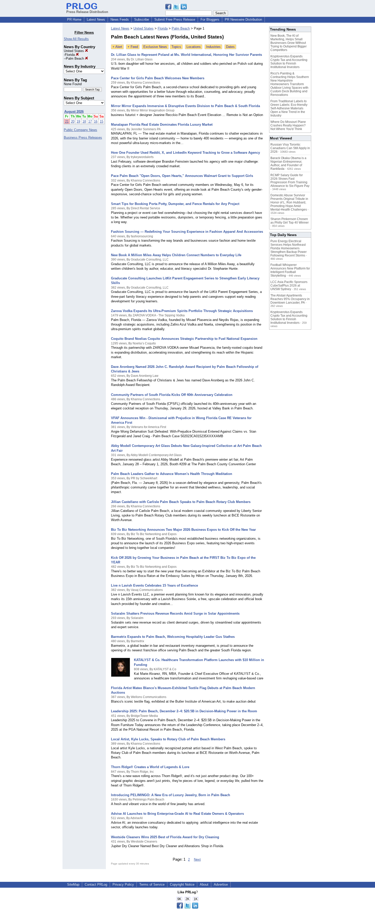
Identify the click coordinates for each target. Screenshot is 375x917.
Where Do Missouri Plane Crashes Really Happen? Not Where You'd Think (288, 125)
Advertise (221, 884)
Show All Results (76, 39)
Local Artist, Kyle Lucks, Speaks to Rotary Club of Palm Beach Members (168, 739)
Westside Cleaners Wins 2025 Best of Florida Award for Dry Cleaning (165, 837)
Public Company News (80, 130)
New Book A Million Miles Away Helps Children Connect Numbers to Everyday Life (176, 255)
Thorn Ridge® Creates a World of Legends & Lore (150, 767)
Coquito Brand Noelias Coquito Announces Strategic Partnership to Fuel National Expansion (184, 339)
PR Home (74, 19)
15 (101, 121)
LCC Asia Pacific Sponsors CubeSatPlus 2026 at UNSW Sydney (288, 285)
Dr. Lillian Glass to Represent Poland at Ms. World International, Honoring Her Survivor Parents (186, 55)
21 (67, 121)
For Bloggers (210, 19)
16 (95, 121)
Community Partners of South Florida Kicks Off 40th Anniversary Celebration (171, 395)
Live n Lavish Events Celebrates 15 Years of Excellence (154, 585)
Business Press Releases (83, 137)
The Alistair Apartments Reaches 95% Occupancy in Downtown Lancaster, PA (290, 299)
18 (84, 121)
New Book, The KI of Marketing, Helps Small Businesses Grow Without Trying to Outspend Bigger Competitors (288, 43)
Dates (230, 47)
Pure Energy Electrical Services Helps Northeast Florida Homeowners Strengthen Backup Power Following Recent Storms (288, 248)
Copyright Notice (182, 884)
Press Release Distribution (87, 12)
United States (74, 51)
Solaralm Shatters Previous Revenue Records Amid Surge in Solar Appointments (175, 613)
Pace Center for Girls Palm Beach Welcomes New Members (157, 78)
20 (72, 121)
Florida (70, 55)
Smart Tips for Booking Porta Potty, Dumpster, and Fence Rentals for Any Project (175, 204)
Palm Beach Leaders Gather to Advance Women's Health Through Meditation (171, 474)
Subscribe (141, 19)
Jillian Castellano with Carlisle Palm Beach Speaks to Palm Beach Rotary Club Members (181, 502)
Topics (176, 47)
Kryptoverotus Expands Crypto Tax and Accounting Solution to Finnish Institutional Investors (288, 62)
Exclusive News (155, 47)
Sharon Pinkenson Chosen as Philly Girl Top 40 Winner (289, 220)
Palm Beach (75, 58)
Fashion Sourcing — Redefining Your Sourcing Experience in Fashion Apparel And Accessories (187, 232)
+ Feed (133, 47)
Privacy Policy (123, 884)
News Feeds (119, 19)
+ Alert (117, 47)
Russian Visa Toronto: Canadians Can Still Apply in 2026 (290, 148)
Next (197, 859)
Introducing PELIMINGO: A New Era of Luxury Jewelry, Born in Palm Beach (170, 795)
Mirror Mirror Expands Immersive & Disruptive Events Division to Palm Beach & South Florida (185, 106)
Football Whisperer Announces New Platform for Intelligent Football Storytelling (290, 270)
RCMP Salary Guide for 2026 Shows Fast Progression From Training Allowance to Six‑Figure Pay (289, 180)
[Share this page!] (176, 8)
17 (90, 121)
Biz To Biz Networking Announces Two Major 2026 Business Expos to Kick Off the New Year (183, 530)
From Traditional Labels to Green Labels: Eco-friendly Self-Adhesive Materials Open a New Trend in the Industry (288, 108)
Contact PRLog (96, 884)
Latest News (96, 19)
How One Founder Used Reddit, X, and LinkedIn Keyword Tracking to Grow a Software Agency (185, 152)
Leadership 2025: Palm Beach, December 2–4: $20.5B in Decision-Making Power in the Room (184, 711)
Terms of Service (152, 884)
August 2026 (74, 111)
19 (78, 121)
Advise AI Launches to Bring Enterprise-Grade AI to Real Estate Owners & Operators (177, 814)
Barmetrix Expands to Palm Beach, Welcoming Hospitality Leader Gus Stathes (173, 637)
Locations (193, 47)
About (204, 884)
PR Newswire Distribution (243, 19)
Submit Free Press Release (174, 19)
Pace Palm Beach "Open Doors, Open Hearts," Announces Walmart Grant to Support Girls (182, 176)
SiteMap (73, 884)
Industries (213, 47)
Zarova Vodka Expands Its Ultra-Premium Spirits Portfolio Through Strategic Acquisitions (182, 311)
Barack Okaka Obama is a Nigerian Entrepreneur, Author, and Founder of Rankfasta (288, 163)
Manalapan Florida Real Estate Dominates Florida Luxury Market (161, 124)
